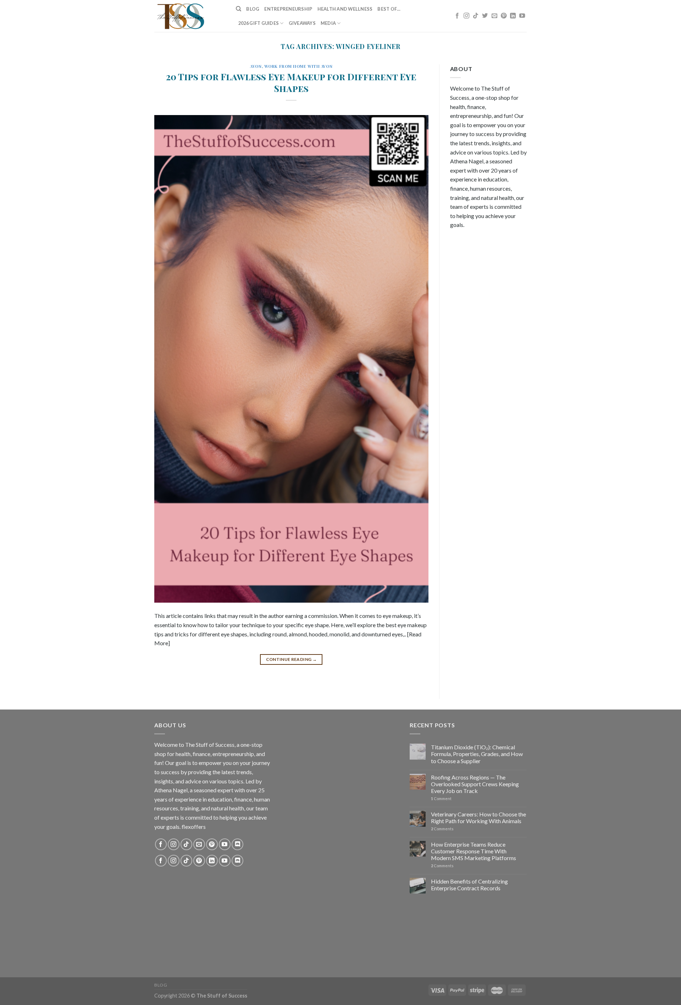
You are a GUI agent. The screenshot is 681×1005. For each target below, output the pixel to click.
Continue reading (291, 659)
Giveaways (302, 23)
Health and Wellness (345, 9)
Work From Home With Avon (298, 66)
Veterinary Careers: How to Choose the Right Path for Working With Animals (478, 817)
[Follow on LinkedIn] (513, 16)
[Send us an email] (494, 16)
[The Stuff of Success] (189, 16)
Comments (442, 828)
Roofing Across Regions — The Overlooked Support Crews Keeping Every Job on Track (475, 784)
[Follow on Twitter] (485, 16)
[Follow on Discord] (237, 844)
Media (328, 23)
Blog (252, 9)
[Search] (238, 9)
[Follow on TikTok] (475, 16)
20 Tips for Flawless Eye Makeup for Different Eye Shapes (291, 82)
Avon (255, 66)
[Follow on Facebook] (457, 16)
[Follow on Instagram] (466, 16)
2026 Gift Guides (258, 23)
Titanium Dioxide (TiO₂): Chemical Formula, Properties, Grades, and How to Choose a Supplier (477, 754)
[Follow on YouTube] (522, 16)
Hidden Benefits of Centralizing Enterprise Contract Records (469, 884)
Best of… (388, 9)
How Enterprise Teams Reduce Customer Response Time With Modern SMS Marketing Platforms (473, 851)
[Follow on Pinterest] (503, 16)
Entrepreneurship (288, 9)
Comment (441, 798)
